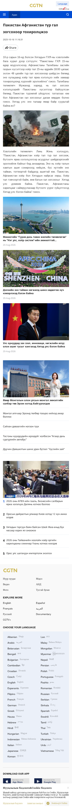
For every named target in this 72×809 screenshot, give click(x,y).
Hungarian (17, 733)
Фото (5, 589)
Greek (16, 710)
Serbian (49, 699)
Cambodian (16, 665)
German (16, 705)
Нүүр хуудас (9, 578)
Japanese (17, 750)
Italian (15, 745)
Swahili (49, 716)
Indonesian (22, 739)
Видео (6, 584)
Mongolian (51, 648)
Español (40, 602)
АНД (38, 584)
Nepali (47, 659)
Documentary (43, 614)
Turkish (48, 733)
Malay (51, 642)
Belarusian (19, 648)
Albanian (16, 636)
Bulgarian (18, 659)
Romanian (50, 688)
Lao (45, 636)
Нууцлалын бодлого (13, 803)
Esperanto (18, 688)
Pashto (47, 682)
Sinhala (48, 705)
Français (8, 608)
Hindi (13, 727)
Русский (7, 614)
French (16, 699)
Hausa (14, 716)
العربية (39, 608)
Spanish (49, 710)
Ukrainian (51, 739)
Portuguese (52, 676)
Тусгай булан (43, 589)
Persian (49, 665)
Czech (14, 676)
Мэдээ (39, 578)
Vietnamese (52, 750)
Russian (49, 693)
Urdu (46, 745)
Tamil (46, 722)
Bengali (14, 653)
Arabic (15, 642)
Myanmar (53, 653)
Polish (47, 671)
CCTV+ (7, 619)
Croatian (17, 671)
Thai (46, 727)
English (7, 602)
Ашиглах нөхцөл (35, 803)
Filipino (15, 693)
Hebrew (15, 722)
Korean (15, 756)
